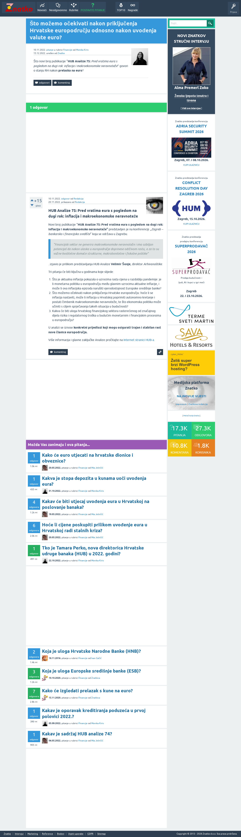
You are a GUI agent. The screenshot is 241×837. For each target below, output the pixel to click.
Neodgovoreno (58, 10)
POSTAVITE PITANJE (93, 10)
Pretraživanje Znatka (191, 416)
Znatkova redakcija (197, 404)
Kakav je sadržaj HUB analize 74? (77, 734)
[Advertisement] (96, 152)
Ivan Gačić (96, 658)
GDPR (90, 834)
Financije (67, 50)
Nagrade (133, 10)
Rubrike (73, 10)
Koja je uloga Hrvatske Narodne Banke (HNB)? (91, 651)
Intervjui (19, 834)
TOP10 (121, 10)
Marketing (32, 834)
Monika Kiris (82, 50)
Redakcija (78, 198)
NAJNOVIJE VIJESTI (191, 396)
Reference (47, 834)
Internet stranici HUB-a (139, 340)
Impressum (181, 404)
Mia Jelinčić (97, 467)
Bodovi (60, 834)
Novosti (42, 10)
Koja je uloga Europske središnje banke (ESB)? (91, 671)
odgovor (65, 198)
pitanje (49, 50)
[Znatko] (19, 7)
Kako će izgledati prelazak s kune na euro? (87, 690)
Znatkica (95, 678)
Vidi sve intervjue (191, 108)
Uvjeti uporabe (75, 834)
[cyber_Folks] (191, 373)
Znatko (61, 53)
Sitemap (101, 834)
